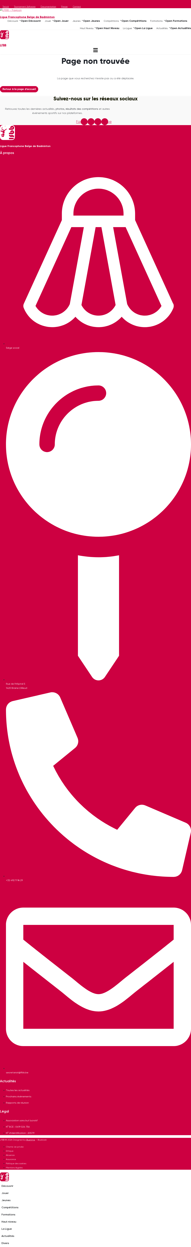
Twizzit (6, 7)
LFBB (3, 45)
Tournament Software (25, 7)
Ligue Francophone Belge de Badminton (27, 17)
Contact (77, 7)
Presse (64, 7)
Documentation (48, 7)
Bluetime (30, 1140)
